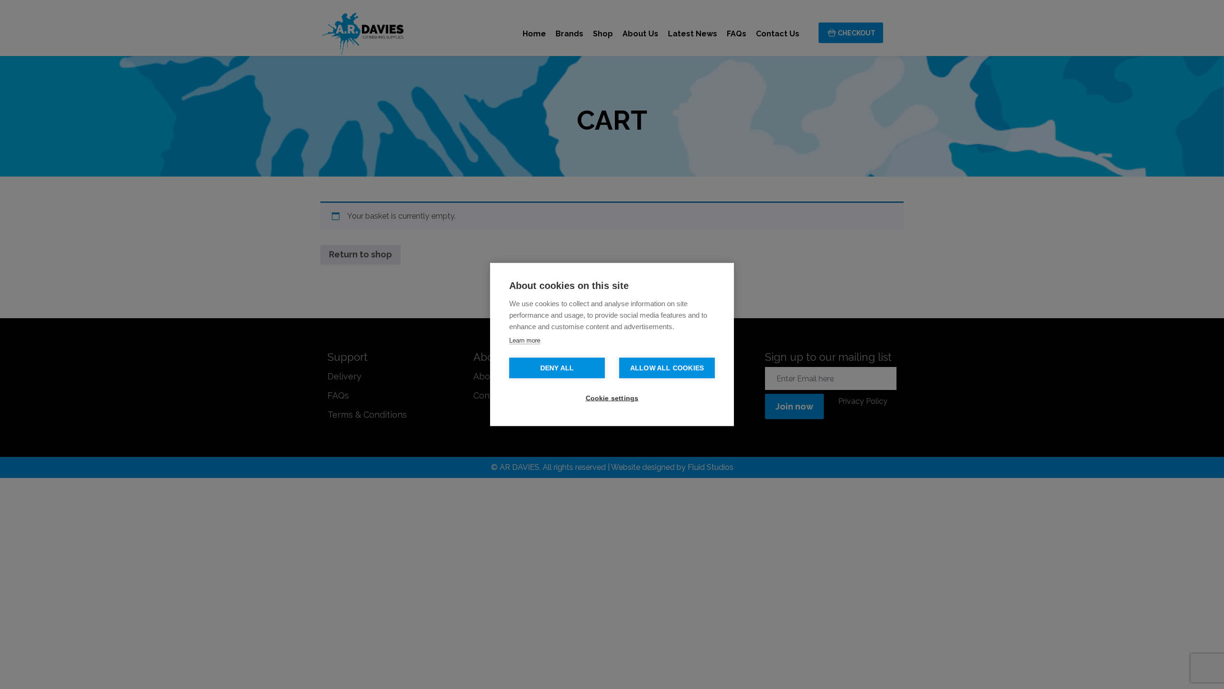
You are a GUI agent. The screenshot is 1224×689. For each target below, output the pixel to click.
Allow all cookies (667, 368)
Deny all (557, 368)
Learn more (524, 340)
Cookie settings (612, 398)
